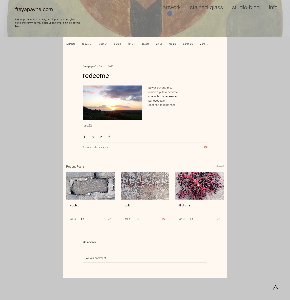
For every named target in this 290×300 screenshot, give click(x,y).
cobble (74, 205)
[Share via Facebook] (84, 136)
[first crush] (199, 186)
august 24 (87, 43)
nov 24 (131, 43)
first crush (185, 205)
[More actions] (205, 66)
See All (220, 165)
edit (127, 205)
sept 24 (103, 43)
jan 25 (159, 43)
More (202, 43)
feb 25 (172, 43)
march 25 (188, 43)
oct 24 (117, 43)
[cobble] (90, 186)
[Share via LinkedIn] (101, 136)
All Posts (70, 43)
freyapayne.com (34, 9)
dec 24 (145, 43)
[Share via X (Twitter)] (92, 136)
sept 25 (88, 125)
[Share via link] (109, 136)
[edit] (145, 186)
